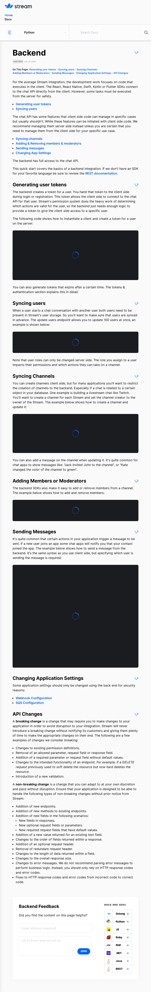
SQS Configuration (30, 703)
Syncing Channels (87, 69)
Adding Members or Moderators (31, 72)
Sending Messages (63, 72)
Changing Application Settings (93, 72)
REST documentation (101, 173)
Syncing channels (29, 139)
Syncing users (66, 69)
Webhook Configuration (34, 698)
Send (84, 951)
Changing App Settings (33, 153)
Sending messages (30, 148)
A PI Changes (120, 72)
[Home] (76, 6)
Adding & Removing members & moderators (48, 143)
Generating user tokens (42, 69)
